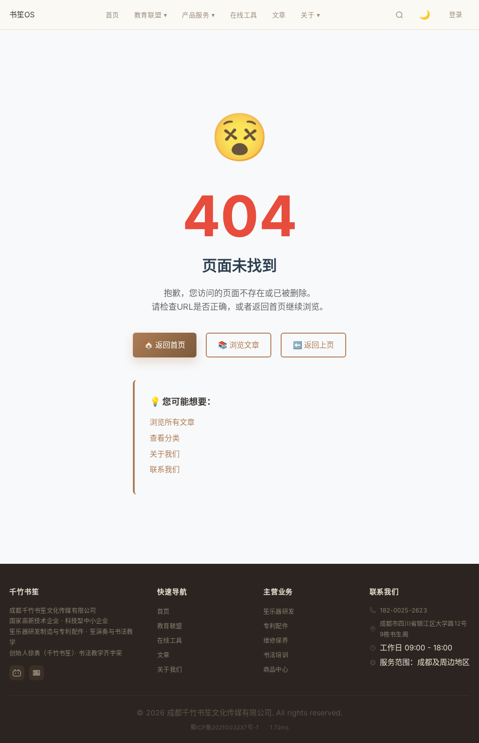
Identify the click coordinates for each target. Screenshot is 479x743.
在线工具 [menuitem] (243, 15)
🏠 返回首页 (164, 345)
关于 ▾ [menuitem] (310, 15)
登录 (455, 14)
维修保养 (275, 640)
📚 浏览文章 (238, 345)
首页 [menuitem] (112, 15)
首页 (163, 611)
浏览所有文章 (172, 422)
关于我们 (165, 454)
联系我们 (165, 469)
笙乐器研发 (278, 611)
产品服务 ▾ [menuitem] (198, 15)
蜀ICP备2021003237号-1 (224, 727)
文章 (163, 654)
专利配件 (275, 625)
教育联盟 (169, 625)
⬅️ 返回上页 (313, 345)
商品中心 (275, 669)
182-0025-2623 (403, 610)
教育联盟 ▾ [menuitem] (150, 15)
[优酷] (36, 672)
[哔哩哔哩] (16, 672)
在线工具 (169, 640)
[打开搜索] (399, 15)
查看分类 (165, 438)
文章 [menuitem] (279, 15)
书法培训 (275, 654)
